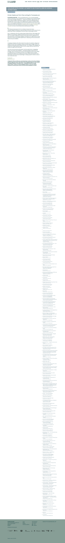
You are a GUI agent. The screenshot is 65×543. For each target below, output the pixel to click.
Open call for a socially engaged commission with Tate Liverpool (48, 455)
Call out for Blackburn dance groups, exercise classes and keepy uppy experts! (50, 299)
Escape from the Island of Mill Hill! (48, 458)
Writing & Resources (53, 1)
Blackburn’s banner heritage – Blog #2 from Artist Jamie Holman (49, 334)
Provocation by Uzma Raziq (47, 285)
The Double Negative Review (47, 262)
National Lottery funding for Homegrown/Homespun (47, 183)
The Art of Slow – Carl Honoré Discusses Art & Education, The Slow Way (49, 483)
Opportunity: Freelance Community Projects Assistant (49, 469)
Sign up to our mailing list (49, 521)
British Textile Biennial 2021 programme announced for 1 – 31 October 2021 (49, 199)
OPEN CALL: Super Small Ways (48, 123)
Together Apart (47, 228)
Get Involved (45, 1)
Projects (30, 1)
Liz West (29, 17)
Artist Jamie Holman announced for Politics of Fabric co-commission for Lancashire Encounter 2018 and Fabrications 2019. (50, 351)
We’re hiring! (47, 192)
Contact (24, 523)
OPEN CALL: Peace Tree (48, 114)
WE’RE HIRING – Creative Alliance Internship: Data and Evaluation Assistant (50, 100)
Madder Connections (47, 287)
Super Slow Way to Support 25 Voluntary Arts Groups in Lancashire (50, 475)
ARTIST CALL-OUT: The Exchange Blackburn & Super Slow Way (48, 338)
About (41, 1)
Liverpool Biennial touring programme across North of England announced (49, 302)
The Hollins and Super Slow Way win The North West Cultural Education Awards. (49, 348)
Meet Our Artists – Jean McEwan (48, 452)
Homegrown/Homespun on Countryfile (49, 140)
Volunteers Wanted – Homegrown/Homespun (48, 174)
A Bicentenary (46, 270)
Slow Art (48, 513)
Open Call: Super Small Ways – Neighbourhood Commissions (48, 171)
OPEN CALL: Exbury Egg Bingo (48, 85)
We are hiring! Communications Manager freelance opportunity (50, 409)
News (38, 1)
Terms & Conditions (26, 524)
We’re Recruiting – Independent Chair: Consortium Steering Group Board (49, 135)
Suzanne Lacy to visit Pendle (47, 491)
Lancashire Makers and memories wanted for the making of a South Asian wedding (50, 367)
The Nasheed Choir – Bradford (48, 137)
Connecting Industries (47, 260)
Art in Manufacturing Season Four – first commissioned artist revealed (49, 244)
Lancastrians (47, 278)
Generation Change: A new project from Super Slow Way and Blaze (49, 268)
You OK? (47, 214)
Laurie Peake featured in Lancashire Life (49, 74)
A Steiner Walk (46, 276)
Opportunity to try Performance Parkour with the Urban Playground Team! (50, 391)
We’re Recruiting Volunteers (47, 396)
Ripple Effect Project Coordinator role (49, 159)
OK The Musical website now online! (49, 373)
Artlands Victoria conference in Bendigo (49, 316)
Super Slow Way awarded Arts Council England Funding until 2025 (49, 190)
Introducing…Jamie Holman (47, 216)
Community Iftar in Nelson (47, 72)
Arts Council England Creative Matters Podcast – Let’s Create (49, 235)
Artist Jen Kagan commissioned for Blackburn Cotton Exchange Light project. (50, 314)
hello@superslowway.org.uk (12, 527)
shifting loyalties (47, 428)
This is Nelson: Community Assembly (49, 116)
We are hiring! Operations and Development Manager (48, 422)
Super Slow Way (12, 2)
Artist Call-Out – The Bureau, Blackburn (49, 481)
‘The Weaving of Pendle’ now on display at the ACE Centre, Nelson (49, 401)
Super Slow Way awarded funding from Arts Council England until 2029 (49, 82)
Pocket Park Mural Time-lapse (48, 132)
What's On (34, 1)
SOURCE (14, 538)
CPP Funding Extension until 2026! (48, 95)
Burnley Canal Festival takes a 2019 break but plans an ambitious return (50, 273)
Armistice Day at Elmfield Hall (48, 294)
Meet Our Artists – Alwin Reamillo (48, 447)
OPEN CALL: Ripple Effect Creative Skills (50, 125)
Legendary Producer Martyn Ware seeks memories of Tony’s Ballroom (50, 364)
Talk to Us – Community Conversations (49, 201)
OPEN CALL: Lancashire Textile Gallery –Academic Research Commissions (49, 148)
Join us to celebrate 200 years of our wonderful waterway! (49, 441)
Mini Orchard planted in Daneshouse (49, 161)
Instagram (35, 525)
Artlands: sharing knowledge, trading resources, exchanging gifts (49, 296)
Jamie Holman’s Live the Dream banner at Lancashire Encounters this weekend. (50, 325)
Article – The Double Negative (48, 394)
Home (26, 1)
